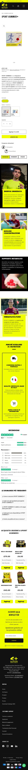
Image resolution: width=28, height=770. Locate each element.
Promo (4, 701)
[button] (23, 6)
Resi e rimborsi (6, 725)
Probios (4, 698)
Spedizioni (5, 719)
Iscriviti (14, 640)
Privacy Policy (19, 757)
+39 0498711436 (18, 677)
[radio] (5, 101)
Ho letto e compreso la (15, 645)
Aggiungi (7, 567)
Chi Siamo (5, 692)
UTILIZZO (22, 157)
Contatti (4, 731)
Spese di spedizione (14, 69)
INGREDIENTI (14, 157)
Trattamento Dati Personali (9, 728)
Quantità (4, 119)
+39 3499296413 (19, 675)
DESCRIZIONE (5, 157)
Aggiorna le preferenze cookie (13, 761)
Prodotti (4, 695)
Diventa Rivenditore (7, 734)
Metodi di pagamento (7, 722)
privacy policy (20, 645)
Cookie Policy (13, 759)
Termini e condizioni (7, 716)
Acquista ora (14, 137)
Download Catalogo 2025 (8, 704)
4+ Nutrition (10, 757)
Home (3, 689)
